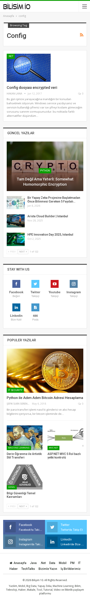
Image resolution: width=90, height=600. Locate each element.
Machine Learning (19, 448)
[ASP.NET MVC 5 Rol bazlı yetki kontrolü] (65, 437)
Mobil (63, 563)
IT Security (15, 390)
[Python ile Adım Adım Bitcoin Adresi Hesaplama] (45, 371)
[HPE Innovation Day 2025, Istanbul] (16, 239)
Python (45, 170)
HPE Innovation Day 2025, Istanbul (50, 234)
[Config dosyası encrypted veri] (29, 68)
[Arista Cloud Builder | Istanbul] (16, 221)
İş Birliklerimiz (71, 568)
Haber (13, 568)
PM (72, 563)
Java (33, 563)
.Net (10, 56)
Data (52, 563)
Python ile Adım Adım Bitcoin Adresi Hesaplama (45, 398)
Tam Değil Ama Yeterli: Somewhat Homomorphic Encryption (45, 181)
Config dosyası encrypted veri (32, 87)
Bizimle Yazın (48, 568)
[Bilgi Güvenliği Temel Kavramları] (24, 477)
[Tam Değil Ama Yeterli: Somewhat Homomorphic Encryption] (45, 166)
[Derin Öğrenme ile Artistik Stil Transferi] (24, 437)
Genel (11, 487)
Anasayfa (20, 563)
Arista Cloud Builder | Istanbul (47, 216)
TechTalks (28, 568)
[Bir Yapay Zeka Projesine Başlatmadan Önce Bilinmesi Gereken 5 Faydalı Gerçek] (16, 202)
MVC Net (53, 448)
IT (79, 563)
